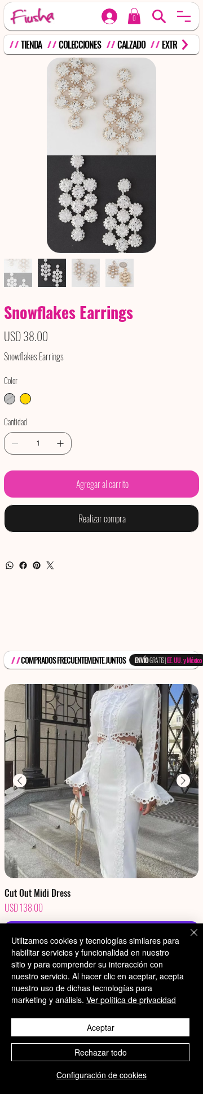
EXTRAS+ (175, 44)
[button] (184, 16)
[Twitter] (50, 599)
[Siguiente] (183, 814)
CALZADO (131, 44)
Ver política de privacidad (131, 999)
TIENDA (31, 44)
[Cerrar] (187, 939)
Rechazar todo (100, 1052)
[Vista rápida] (101, 815)
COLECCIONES (80, 44)
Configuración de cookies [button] (101, 1074)
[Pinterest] (36, 599)
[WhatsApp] (9, 599)
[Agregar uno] (60, 477)
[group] (101, 847)
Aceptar (100, 1027)
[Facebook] (23, 599)
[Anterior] (20, 814)
